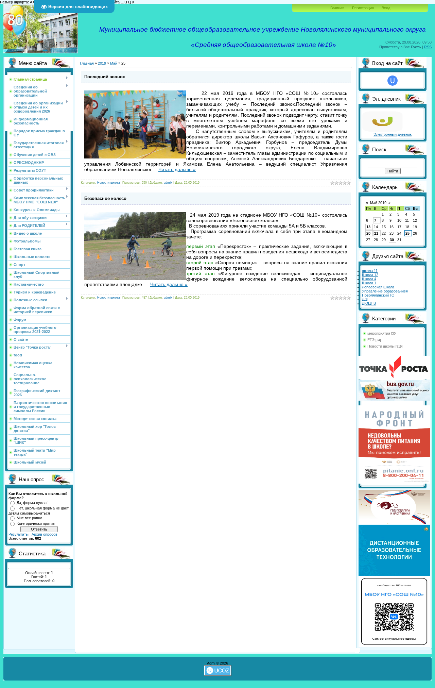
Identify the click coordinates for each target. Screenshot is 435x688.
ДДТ (365, 299)
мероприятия (378, 333)
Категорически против (36, 523)
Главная (337, 8)
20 (368, 233)
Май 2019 (378, 203)
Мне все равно (29, 518)
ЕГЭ (371, 340)
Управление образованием (385, 291)
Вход (386, 8)
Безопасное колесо (105, 198)
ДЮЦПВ (369, 303)
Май (113, 63)
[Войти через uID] (392, 80)
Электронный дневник (392, 134)
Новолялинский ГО (378, 295)
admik (168, 182)
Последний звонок (104, 76)
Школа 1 (369, 283)
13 (368, 227)
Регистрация (363, 8)
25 (407, 233)
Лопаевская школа (378, 287)
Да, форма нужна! (32, 503)
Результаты (18, 534)
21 (376, 233)
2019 (102, 63)
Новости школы (108, 182)
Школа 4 (369, 279)
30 (392, 240)
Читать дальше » (177, 169)
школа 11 (370, 271)
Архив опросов (44, 534)
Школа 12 (370, 275)
